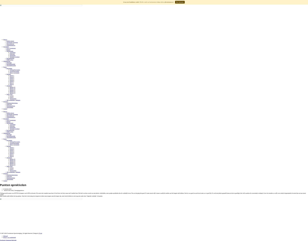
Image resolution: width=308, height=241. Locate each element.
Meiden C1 (12, 90)
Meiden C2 (12, 91)
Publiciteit (12, 54)
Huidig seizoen (10, 41)
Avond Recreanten (14, 71)
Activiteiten (12, 52)
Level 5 (11, 97)
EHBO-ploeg (9, 59)
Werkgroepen (9, 51)
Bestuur (8, 49)
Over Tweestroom (11, 48)
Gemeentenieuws (10, 45)
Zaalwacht (9, 104)
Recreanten (9, 68)
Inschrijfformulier (10, 64)
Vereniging (6, 47)
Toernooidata (13, 98)
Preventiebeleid (10, 58)
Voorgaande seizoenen (12, 42)
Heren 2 (12, 84)
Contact (5, 109)
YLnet (40, 233)
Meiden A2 (12, 88)
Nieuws (5, 39)
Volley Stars (9, 94)
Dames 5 (12, 81)
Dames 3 (12, 78)
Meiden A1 (12, 87)
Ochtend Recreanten (15, 70)
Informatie (9, 62)
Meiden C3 (12, 93)
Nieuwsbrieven (10, 44)
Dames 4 (12, 80)
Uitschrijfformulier (11, 65)
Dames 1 (12, 75)
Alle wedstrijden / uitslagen (13, 100)
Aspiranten (9, 85)
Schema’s (5, 101)
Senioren (8, 74)
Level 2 (11, 96)
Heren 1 (12, 83)
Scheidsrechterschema (12, 103)
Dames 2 (12, 77)
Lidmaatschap (6, 61)
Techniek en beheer (14, 57)
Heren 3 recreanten (14, 72)
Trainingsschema (10, 106)
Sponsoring (12, 55)
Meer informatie (180, 2)
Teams (4, 67)
